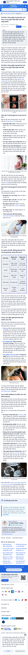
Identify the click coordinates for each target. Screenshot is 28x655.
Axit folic (21, 414)
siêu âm (6, 182)
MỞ (25, 2)
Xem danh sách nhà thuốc (14, 569)
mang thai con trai (11, 121)
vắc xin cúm (15, 453)
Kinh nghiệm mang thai (17, 537)
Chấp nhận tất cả (20, 651)
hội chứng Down (6, 391)
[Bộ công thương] (5, 618)
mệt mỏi (17, 205)
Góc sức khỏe (6, 13)
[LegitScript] (8, 621)
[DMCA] (16, 618)
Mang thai (8, 537)
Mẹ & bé (13, 13)
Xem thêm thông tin (7, 534)
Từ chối (8, 651)
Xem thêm (6, 514)
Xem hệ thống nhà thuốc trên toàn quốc (14, 567)
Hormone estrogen (8, 216)
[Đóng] (1, 2)
